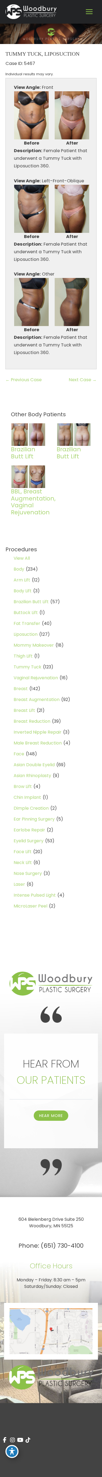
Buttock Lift (26, 612)
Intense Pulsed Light (35, 895)
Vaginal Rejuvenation (36, 678)
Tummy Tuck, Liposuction (42, 54)
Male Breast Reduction (38, 743)
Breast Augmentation (37, 699)
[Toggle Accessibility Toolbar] (11, 1451)
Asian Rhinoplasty (32, 775)
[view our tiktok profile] (28, 1440)
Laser (19, 884)
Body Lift (23, 591)
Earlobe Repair (29, 830)
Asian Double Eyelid (34, 765)
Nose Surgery (28, 873)
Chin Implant (27, 797)
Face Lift (23, 852)
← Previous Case (23, 380)
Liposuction (26, 634)
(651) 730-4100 (62, 1245)
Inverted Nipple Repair (37, 732)
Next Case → (83, 380)
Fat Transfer (27, 623)
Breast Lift (24, 710)
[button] (51, 1115)
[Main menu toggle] (89, 11)
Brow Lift (23, 786)
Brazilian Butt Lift (31, 602)
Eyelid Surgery (29, 841)
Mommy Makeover (34, 645)
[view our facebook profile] (4, 1440)
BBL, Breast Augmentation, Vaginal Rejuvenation (33, 501)
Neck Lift (23, 862)
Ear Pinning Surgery (34, 819)
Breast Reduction (32, 721)
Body (19, 569)
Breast (21, 689)
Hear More (51, 1115)
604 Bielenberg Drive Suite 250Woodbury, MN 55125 (51, 1222)
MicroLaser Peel (30, 906)
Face (19, 754)
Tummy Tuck (27, 667)
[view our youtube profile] (20, 1440)
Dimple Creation (31, 808)
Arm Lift (22, 580)
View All (22, 558)
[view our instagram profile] (12, 1440)
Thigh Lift (23, 656)
